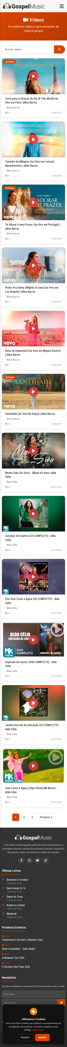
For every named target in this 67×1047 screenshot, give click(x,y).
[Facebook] (21, 860)
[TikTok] (46, 860)
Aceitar (42, 1037)
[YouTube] (37, 860)
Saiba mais (37, 1030)
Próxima (45, 817)
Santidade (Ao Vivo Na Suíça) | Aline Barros (30, 413)
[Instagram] (29, 860)
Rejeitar (25, 1037)
